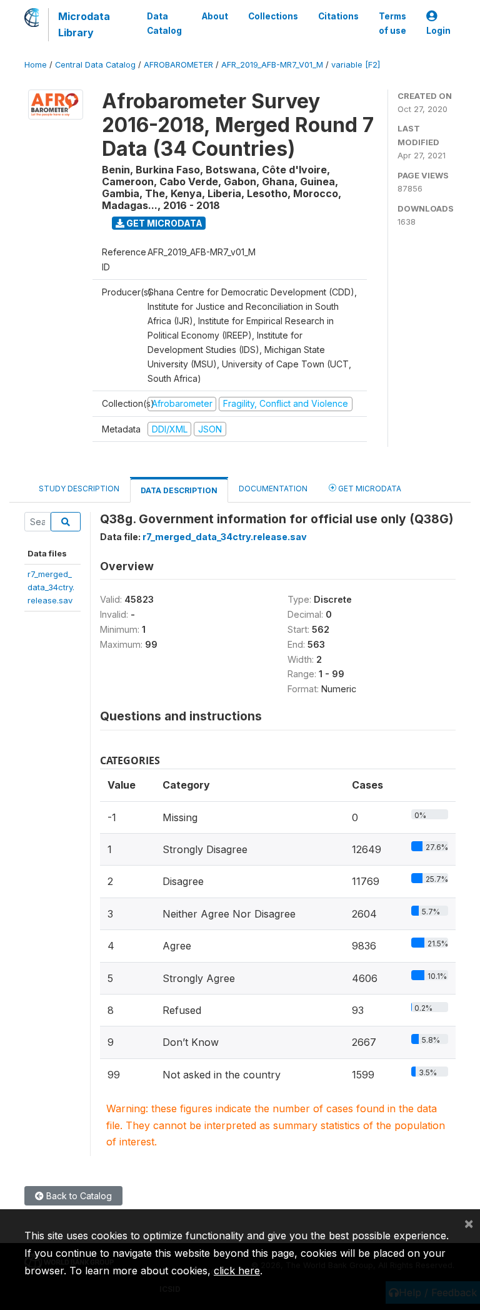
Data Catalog (164, 23)
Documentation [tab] (273, 488)
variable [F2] (355, 64)
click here (237, 1270)
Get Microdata (163, 223)
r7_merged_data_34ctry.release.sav (51, 587)
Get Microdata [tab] (368, 488)
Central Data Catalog (95, 64)
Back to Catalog (78, 1195)
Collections (273, 16)
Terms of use (392, 23)
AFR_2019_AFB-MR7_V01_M (272, 64)
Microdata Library (84, 24)
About (215, 16)
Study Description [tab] (79, 488)
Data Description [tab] (179, 490)
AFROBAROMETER (178, 64)
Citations (338, 16)
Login (438, 31)
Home (35, 64)
